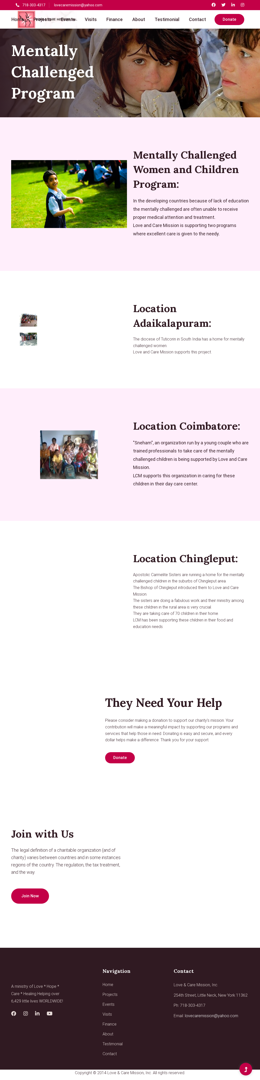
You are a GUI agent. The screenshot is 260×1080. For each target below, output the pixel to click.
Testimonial (167, 19)
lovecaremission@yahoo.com (78, 5)
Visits (91, 19)
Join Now (30, 896)
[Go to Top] (246, 1069)
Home (17, 19)
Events (68, 19)
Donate (229, 19)
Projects (42, 19)
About (138, 19)
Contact (197, 19)
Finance (114, 19)
